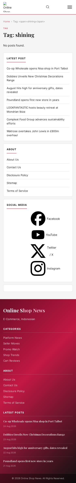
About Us (13, 159)
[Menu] (70, 7)
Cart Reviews (11, 360)
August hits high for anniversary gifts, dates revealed (35, 448)
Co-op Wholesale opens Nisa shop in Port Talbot (37, 68)
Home (6, 21)
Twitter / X (38, 251)
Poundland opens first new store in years (33, 99)
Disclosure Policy (17, 175)
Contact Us (14, 167)
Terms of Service (17, 190)
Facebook (38, 218)
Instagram (38, 268)
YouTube (38, 234)
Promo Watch (11, 349)
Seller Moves (11, 343)
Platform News (12, 337)
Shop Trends (11, 355)
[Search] (48, 7)
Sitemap (12, 182)
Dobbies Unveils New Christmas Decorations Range (34, 434)
